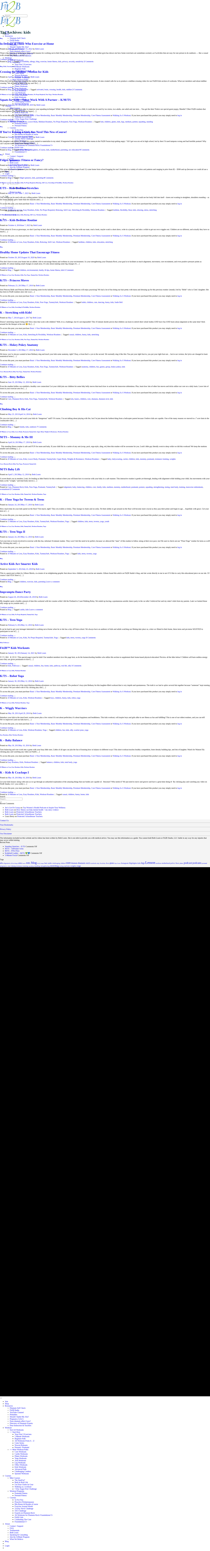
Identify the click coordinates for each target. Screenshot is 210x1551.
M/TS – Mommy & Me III (16, 437)
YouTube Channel (17, 1412)
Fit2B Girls (19, 147)
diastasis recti (104, 399)
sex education (74, 150)
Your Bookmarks (6, 825)
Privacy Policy (5, 829)
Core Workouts (20, 1452)
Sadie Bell (118, 302)
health (59, 90)
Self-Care (45, 182)
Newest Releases (21, 75)
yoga (102, 521)
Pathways (6, 642)
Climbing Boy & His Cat (15, 409)
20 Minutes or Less (5, 431)
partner (135, 122)
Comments (88, 61)
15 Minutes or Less (5, 494)
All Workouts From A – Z (24, 1441)
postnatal (150, 459)
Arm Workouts (20, 1460)
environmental (32, 270)
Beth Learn (14, 163)
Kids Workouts (20, 97)
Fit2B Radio (14, 40)
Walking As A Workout (122, 115)
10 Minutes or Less (5, 94)
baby (109, 459)
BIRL (28, 863)
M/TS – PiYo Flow (12, 851)
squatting (142, 122)
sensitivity (79, 61)
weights (173, 459)
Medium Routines (28, 94)
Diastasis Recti (8, 371)
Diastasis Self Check (18, 38)
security (72, 61)
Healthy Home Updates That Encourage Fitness (29, 252)
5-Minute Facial (11, 855)
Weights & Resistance (50, 431)
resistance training (162, 459)
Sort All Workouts (17, 60)
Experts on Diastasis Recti (25, 1513)
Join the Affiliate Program (19, 167)
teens (91, 521)
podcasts (196, 862)
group (108, 367)
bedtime (116, 210)
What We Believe (16, 1539)
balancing (80, 487)
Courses (13, 128)
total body (174, 487)
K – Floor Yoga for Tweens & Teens (22, 499)
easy (98, 863)
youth (107, 521)
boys (52, 698)
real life (64, 666)
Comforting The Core (23, 1519)
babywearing (117, 459)
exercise (43, 61)
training (182, 487)
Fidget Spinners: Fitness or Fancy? (22, 160)
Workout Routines (57, 94)
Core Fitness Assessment (100, 115)
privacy (65, 61)
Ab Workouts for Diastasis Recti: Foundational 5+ (34, 145)
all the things (25, 150)
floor (130, 210)
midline (69, 90)
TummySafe (34, 275)
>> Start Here (15, 1432)
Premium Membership (81, 115)
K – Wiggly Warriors (13, 708)
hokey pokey (116, 367)
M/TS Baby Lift (10, 469)
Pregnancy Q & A (17, 1419)
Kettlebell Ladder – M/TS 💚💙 (17, 853)
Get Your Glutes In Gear (24, 1484)
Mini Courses (15, 1478)
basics (76, 399)
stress (146, 210)
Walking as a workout (23, 117)
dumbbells (93, 863)
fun (97, 367)
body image (40, 863)
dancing (101, 302)
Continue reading (8, 59)
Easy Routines (28, 210)
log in (179, 115)
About (7, 154)
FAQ (12, 1528)
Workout (8, 58)
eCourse (42, 150)
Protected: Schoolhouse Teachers (29, 812)
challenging (56, 863)
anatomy (85, 367)
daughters (34, 150)
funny (107, 302)
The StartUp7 (20, 1480)
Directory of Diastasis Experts (21, 1423)
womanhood (5, 489)
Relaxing (38, 182)
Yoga (44, 494)
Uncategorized (11, 66)
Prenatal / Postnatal (22, 1447)
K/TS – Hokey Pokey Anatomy (19, 344)
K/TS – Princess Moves (14, 280)
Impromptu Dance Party (15, 591)
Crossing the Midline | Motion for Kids (24, 71)
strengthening (158, 487)
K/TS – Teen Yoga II (12, 531)
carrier (125, 459)
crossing (52, 90)
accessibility (24, 61)
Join (6, 1401)
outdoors (33, 427)
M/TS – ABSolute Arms (14, 849)
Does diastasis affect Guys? (20, 51)
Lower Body (18, 94)
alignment (67, 487)
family (41, 270)
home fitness (52, 61)
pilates (181, 863)
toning (167, 487)
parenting (64, 150)
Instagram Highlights (129, 863)
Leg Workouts (20, 93)
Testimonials (14, 1530)
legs (122, 122)
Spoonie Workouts (22, 104)
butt (102, 122)
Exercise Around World (24, 1506)
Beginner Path (20, 69)
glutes (114, 122)
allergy (32, 61)
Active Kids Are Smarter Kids (19, 563)
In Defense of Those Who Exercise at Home (27, 43)
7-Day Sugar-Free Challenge (26, 119)
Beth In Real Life (21, 112)
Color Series (19, 1443)
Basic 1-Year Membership (40, 115)
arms (20, 863)
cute (95, 302)
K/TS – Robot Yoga (12, 676)
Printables (13, 1415)
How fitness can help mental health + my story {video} (37, 810)
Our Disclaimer (6, 834)
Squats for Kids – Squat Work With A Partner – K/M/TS (35, 99)
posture (142, 487)
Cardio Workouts (21, 1454)
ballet (84, 302)
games (102, 367)
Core (1, 371)
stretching (153, 210)
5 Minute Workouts (22, 67)
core (89, 399)
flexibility (123, 210)
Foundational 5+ (21, 152)
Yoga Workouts (20, 1458)
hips (116, 863)
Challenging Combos (23, 102)
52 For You (19, 130)
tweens (96, 521)
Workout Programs (17, 1491)
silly (69, 666)
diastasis (95, 399)
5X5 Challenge (20, 1511)
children (107, 122)
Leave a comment (53, 582)
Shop (7, 1404)
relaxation (100, 242)
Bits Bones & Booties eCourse (26, 134)
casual (71, 335)
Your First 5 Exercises (23, 64)
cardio (22, 610)
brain (46, 90)
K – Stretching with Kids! (16, 312)
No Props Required (39, 94)
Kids (4, 66)
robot (74, 698)
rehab (9, 866)
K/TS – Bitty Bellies (12, 377)
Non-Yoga (49, 94)
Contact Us (4, 820)
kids (59, 61)
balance (49, 762)
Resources (9, 36)
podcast (188, 862)
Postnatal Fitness (21, 123)
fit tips (47, 270)
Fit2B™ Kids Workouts (15, 647)
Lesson (150, 862)
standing (149, 122)
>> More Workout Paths (19, 80)
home (46, 666)
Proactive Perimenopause (24, 1502)
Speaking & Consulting (19, 1535)
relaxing (140, 210)
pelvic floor (174, 863)
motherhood (55, 150)
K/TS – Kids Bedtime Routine (18, 220)
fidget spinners (25, 178)
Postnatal (25, 431)
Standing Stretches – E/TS (15, 846)
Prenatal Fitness (21, 126)
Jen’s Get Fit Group (12, 808)
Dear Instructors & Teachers (20, 1425)
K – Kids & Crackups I (14, 772)
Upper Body (40, 431)
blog (37, 61)
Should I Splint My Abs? (19, 47)
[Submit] (6, 18)
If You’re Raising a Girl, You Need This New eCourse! (33, 132)
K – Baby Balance (11, 740)
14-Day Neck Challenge (24, 139)
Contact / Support (16, 156)
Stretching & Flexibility (55, 182)
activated (40, 90)
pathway (57, 666)
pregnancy (3, 866)
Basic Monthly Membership (61, 115)
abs (72, 399)
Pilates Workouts (21, 86)
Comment (69, 270)
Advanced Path (20, 1469)
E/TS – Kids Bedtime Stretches (19, 188)
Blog (1, 38)
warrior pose (79, 730)
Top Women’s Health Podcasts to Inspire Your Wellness (44, 808)
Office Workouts (21, 1465)
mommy (143, 459)
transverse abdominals (194, 487)
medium (128, 122)
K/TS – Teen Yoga (11, 619)
